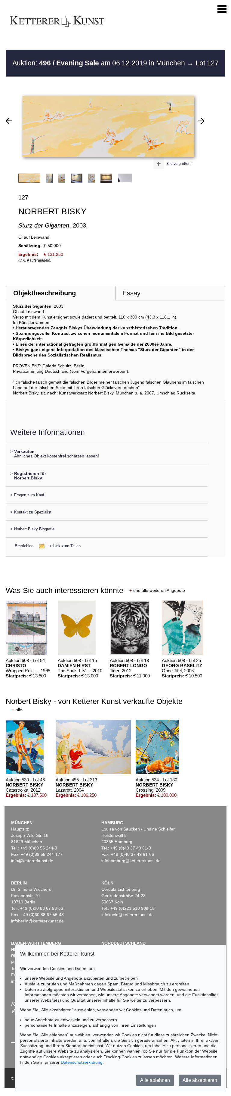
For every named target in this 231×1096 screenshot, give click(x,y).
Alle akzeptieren (200, 1080)
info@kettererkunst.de (32, 860)
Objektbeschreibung (44, 293)
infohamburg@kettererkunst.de (131, 860)
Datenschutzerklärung (82, 1062)
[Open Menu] (221, 9)
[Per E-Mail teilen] (40, 546)
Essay (131, 293)
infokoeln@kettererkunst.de (127, 914)
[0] (9, 121)
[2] (201, 121)
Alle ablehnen (155, 1080)
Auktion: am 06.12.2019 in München (99, 63)
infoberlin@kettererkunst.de (37, 921)
